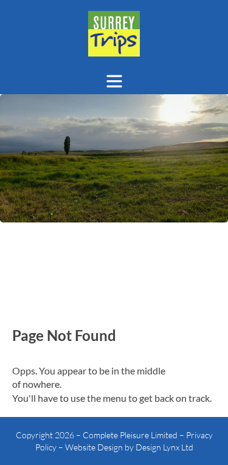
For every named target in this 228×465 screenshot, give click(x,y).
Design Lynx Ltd (164, 447)
